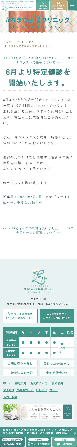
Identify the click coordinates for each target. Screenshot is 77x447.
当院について (38, 383)
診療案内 (20, 383)
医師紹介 (57, 383)
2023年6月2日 (30, 197)
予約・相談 (10, 397)
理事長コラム (25, 390)
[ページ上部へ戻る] (74, 432)
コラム (53, 390)
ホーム (7, 383)
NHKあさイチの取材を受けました (30, 58)
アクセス (8, 390)
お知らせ (41, 390)
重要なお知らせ (30, 202)
